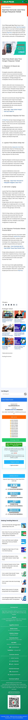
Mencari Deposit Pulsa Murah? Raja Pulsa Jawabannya (19, 347)
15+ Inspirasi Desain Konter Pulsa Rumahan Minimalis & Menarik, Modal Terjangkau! (10, 566)
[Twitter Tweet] (3, 305)
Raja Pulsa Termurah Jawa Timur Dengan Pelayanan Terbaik (13, 11)
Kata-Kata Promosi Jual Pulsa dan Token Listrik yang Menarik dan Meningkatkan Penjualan (11, 533)
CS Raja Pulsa (5, 120)
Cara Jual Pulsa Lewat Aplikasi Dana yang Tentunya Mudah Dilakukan (10, 541)
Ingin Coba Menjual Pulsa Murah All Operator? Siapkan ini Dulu (19, 321)
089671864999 (14, 661)
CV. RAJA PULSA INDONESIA (17, 718)
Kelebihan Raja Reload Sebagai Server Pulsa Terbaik (7, 321)
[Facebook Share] (6, 305)
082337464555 (15, 658)
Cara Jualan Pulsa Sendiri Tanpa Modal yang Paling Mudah (10, 574)
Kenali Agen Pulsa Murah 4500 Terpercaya (6, 347)
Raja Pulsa (9, 32)
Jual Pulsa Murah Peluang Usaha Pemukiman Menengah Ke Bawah (7, 334)
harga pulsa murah (16, 147)
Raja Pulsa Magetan (20, 27)
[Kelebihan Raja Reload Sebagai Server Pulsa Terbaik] (8, 314)
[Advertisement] (14, 19)
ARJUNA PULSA (13, 409)
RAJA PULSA (15, 716)
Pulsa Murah (8, 7)
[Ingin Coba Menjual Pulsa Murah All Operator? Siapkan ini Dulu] (20, 314)
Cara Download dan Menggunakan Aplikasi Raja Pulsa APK (11, 525)
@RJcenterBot (14, 465)
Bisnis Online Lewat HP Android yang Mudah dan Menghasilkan (10, 590)
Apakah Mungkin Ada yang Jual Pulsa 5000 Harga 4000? (19, 334)
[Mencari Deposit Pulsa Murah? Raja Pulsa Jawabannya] (20, 341)
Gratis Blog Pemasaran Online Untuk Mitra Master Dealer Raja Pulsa (10, 557)
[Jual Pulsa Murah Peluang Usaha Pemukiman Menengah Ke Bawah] (8, 328)
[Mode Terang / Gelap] (23, 1)
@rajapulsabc (14, 671)
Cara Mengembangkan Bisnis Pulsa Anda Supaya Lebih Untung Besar (11, 598)
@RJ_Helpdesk (15, 664)
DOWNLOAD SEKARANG (14, 692)
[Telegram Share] (8, 305)
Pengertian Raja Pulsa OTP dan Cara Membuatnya (10, 550)
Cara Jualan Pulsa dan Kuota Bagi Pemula (11, 582)
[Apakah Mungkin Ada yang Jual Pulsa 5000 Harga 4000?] (20, 328)
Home (3, 7)
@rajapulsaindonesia (15, 674)
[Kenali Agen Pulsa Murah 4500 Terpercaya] (8, 341)
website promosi (17, 236)
